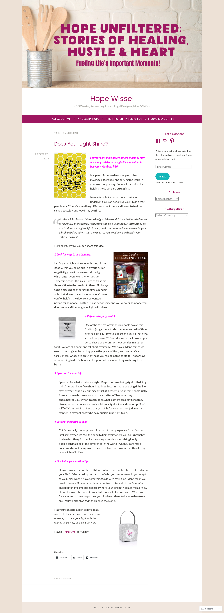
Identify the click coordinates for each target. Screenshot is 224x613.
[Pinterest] (173, 140)
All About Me (61, 118)
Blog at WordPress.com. (112, 607)
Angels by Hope (88, 118)
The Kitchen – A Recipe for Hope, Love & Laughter (140, 118)
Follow (162, 176)
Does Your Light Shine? (81, 143)
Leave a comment (63, 578)
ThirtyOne (69, 531)
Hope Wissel (112, 99)
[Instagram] (166, 140)
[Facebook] (158, 140)
